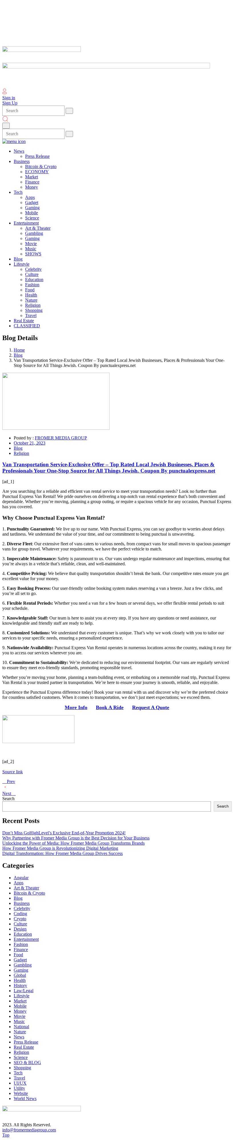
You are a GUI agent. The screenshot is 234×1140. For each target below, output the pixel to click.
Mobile (20, 1006)
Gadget (20, 959)
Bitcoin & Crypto (29, 893)
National (21, 1026)
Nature (20, 1031)
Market (20, 1000)
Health (20, 980)
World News (25, 1098)
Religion (21, 453)
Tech (18, 1072)
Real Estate (24, 1047)
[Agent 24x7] (38, 741)
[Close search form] (6, 126)
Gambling (23, 965)
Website (21, 1093)
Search (8, 798)
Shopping (22, 1067)
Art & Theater (26, 887)
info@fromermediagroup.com (29, 1129)
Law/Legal (23, 990)
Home (19, 350)
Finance (21, 949)
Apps (18, 882)
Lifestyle (21, 995)
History (20, 985)
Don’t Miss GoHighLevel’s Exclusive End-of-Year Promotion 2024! (64, 832)
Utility (19, 1088)
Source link (12, 771)
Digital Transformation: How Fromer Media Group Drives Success (62, 853)
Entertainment (26, 939)
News (19, 1036)
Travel (19, 1078)
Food (18, 954)
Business (22, 903)
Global (20, 975)
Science (21, 1057)
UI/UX (20, 1083)
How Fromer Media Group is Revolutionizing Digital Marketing (60, 848)
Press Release (26, 1042)
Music (19, 1021)
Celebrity (22, 908)
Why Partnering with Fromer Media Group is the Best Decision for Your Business (76, 838)
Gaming (21, 970)
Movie (19, 1016)
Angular (21, 877)
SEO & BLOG (27, 1062)
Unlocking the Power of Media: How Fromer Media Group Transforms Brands (73, 843)
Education (23, 934)
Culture (20, 923)
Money (20, 1011)
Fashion (21, 944)
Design (20, 929)
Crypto (20, 918)
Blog (18, 355)
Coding (20, 913)
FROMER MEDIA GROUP (61, 437)
